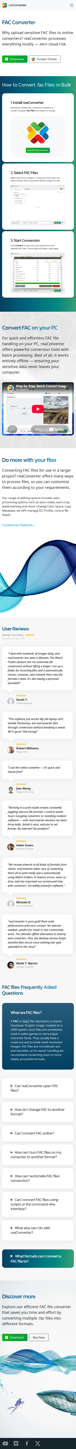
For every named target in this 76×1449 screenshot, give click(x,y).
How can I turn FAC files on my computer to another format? (36, 1154)
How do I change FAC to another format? (38, 1111)
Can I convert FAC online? (34, 1133)
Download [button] (17, 59)
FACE (26, 1021)
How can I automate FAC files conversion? (35, 1178)
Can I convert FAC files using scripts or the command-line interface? (34, 1204)
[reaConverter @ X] (39, 1443)
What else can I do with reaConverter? (30, 1230)
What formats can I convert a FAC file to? (36, 1258)
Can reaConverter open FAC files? (34, 1088)
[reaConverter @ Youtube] (7, 1443)
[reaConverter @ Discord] (18, 1443)
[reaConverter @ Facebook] (29, 1443)
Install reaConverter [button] (37, 150)
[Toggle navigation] (71, 5)
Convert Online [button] (47, 59)
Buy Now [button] (39, 1337)
